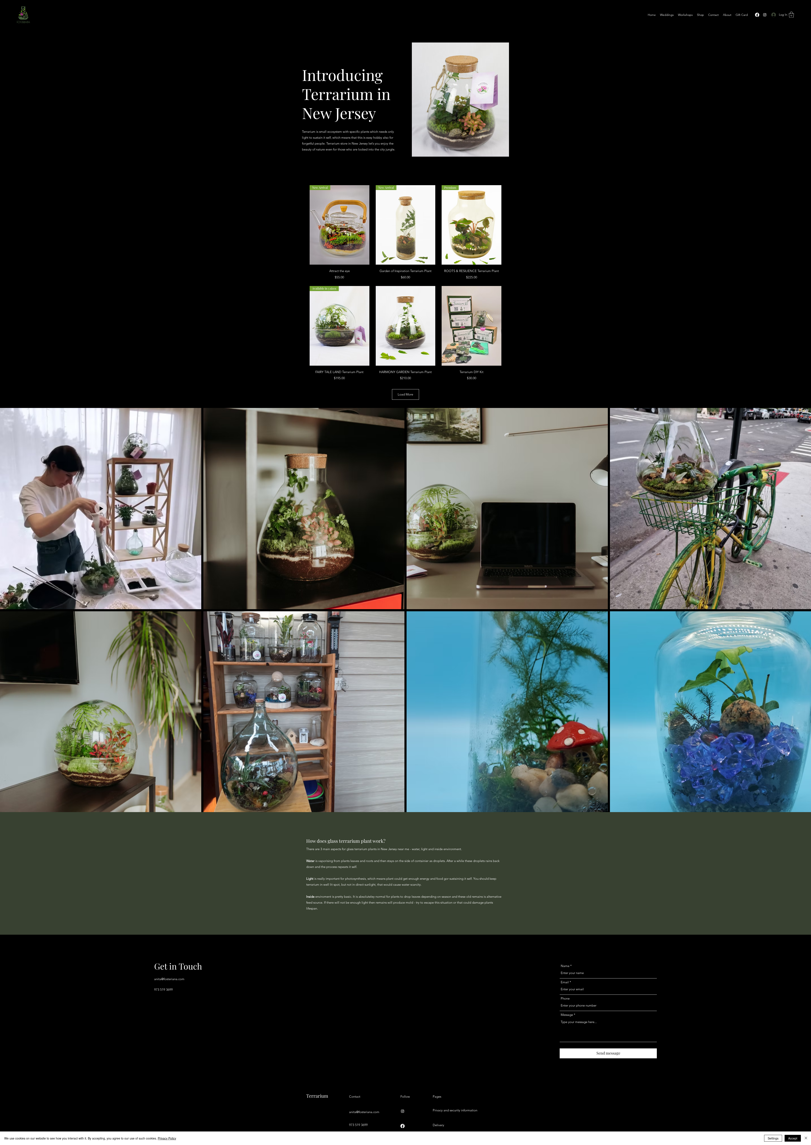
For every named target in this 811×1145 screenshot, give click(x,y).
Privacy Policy (167, 1138)
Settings (773, 1138)
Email (565, 982)
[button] (791, 15)
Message (567, 1014)
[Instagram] (765, 15)
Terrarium (317, 1096)
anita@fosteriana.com (169, 979)
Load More (405, 394)
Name (565, 965)
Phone (565, 998)
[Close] (805, 1138)
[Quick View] (405, 326)
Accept (792, 1138)
